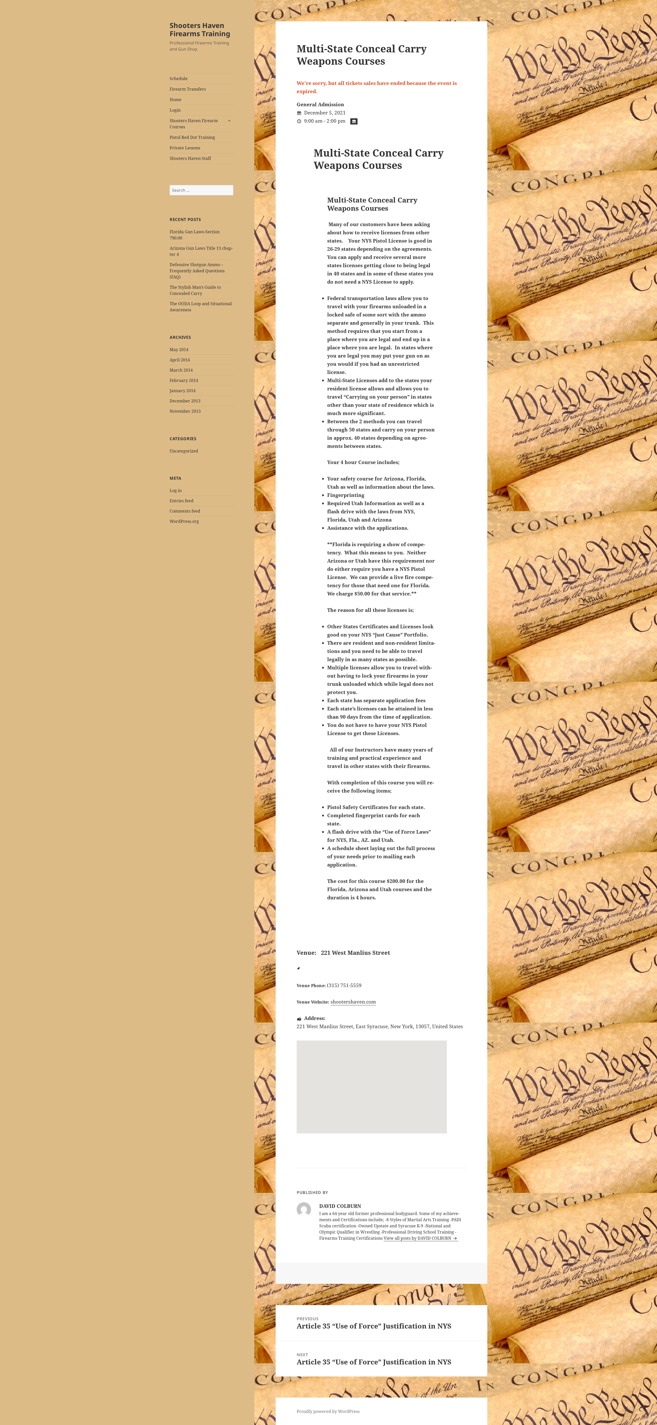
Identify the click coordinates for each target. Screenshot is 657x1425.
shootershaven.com (353, 1001)
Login (175, 110)
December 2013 (185, 401)
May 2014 (179, 349)
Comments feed (185, 511)
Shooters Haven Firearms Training (200, 29)
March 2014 (181, 370)
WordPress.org (184, 521)
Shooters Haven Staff (190, 158)
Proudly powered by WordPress (328, 1411)
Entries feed (182, 501)
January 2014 (183, 390)
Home (175, 99)
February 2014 (184, 380)
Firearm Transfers (188, 89)
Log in (176, 490)
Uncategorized (184, 451)
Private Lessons (185, 148)
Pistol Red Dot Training (192, 137)
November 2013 (185, 411)
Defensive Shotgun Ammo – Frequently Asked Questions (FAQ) (197, 271)
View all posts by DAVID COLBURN (418, 1238)
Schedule (179, 78)
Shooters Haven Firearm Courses (194, 124)
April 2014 (180, 360)
